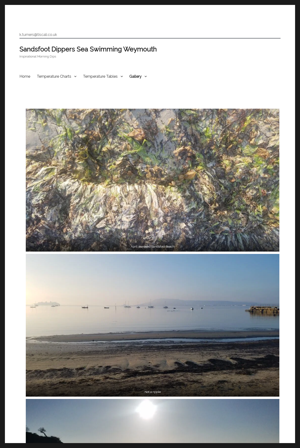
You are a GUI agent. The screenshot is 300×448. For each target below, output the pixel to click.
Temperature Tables (100, 76)
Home (24, 76)
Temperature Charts (54, 76)
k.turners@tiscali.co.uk (38, 34)
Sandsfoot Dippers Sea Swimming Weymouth (88, 49)
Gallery (135, 76)
